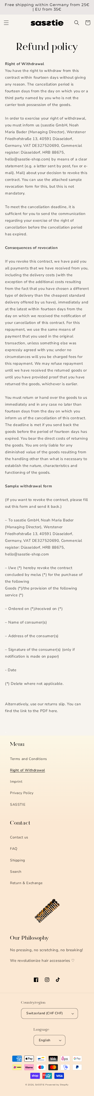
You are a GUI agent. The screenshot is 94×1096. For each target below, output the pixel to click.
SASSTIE (17, 804)
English (44, 1040)
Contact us (19, 837)
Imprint (16, 781)
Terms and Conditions (28, 758)
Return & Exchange (26, 883)
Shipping (17, 860)
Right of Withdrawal (27, 770)
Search (16, 871)
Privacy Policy (21, 793)
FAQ (14, 848)
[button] (6, 22)
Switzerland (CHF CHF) (44, 1013)
